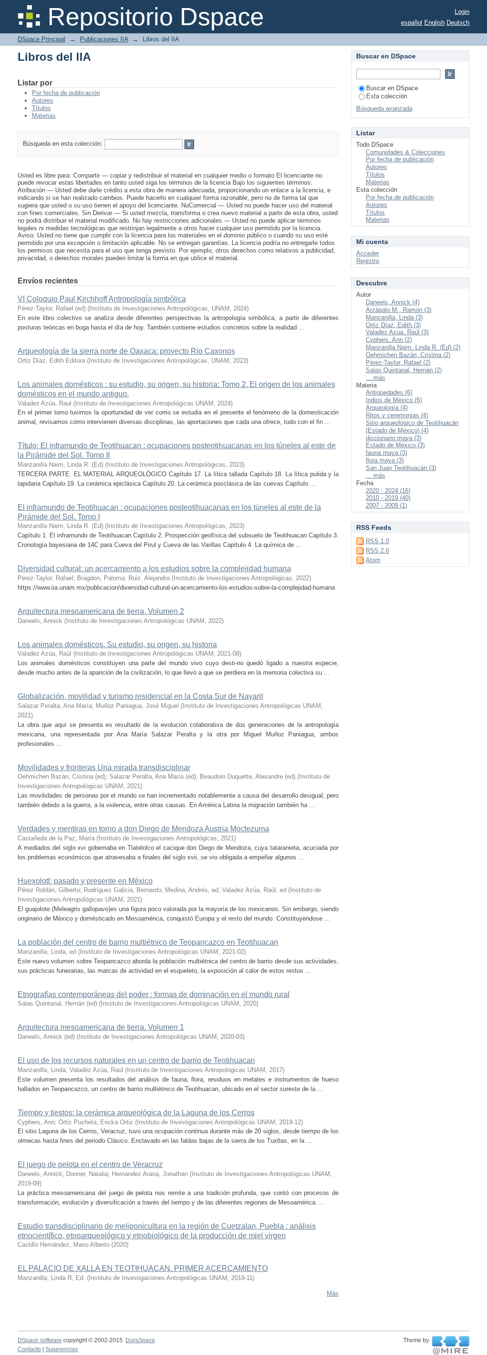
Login (462, 11)
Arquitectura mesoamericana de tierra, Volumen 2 (101, 611)
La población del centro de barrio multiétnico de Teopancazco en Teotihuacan (148, 942)
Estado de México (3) (395, 445)
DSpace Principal (41, 39)
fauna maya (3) (386, 452)
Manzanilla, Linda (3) (394, 317)
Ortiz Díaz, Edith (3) (393, 325)
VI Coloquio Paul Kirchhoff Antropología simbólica (102, 299)
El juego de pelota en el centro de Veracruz (90, 1164)
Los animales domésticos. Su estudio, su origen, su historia (117, 644)
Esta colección (386, 96)
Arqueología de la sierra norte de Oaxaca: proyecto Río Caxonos (126, 351)
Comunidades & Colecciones (405, 152)
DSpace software (40, 1340)
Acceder (367, 253)
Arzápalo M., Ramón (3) (398, 309)
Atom (373, 560)
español (411, 22)
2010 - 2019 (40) (388, 497)
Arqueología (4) (387, 407)
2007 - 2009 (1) (386, 505)
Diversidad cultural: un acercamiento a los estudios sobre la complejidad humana (154, 569)
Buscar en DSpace (392, 88)
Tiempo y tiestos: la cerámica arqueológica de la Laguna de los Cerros (136, 1113)
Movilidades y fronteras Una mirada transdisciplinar (104, 767)
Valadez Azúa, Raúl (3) (397, 332)
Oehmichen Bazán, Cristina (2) (408, 354)
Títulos (41, 108)
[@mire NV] (450, 1345)
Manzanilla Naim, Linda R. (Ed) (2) (413, 347)
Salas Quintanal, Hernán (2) (404, 370)
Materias (44, 115)
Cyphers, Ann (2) (389, 339)
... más (375, 377)
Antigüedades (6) (389, 392)
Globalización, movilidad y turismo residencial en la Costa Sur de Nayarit (140, 696)
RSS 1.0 (377, 541)
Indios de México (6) (394, 400)
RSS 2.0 (377, 550)
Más (333, 1293)
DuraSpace (140, 1340)
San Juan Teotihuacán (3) (401, 467)
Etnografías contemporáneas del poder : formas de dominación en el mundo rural (154, 994)
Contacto (29, 1349)
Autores (42, 100)
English (434, 22)
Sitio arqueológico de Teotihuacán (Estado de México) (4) (412, 426)
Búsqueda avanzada (384, 108)
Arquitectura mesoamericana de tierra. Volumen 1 (101, 1027)
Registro (367, 260)
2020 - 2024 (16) (388, 490)
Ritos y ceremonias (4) (397, 415)
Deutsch (458, 22)
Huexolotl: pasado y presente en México (85, 881)
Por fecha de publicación (66, 92)
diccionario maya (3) (393, 438)
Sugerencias (61, 1349)
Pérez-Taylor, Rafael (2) (398, 362)
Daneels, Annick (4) (392, 302)
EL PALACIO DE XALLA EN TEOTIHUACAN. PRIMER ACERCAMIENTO (143, 1268)
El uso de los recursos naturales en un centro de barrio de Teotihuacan (136, 1060)
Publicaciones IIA (104, 39)
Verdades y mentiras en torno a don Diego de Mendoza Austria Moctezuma (143, 829)
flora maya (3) (385, 460)
